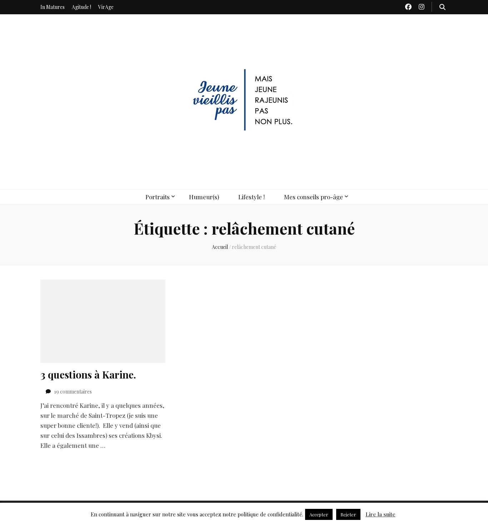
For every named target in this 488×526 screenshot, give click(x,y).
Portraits (157, 197)
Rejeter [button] (348, 514)
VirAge (106, 7)
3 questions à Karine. (88, 374)
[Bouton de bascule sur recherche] (442, 7)
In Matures (52, 7)
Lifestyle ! (251, 197)
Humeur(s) (204, 197)
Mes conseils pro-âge (313, 197)
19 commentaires (73, 391)
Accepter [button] (318, 514)
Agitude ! (81, 7)
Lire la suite (380, 514)
